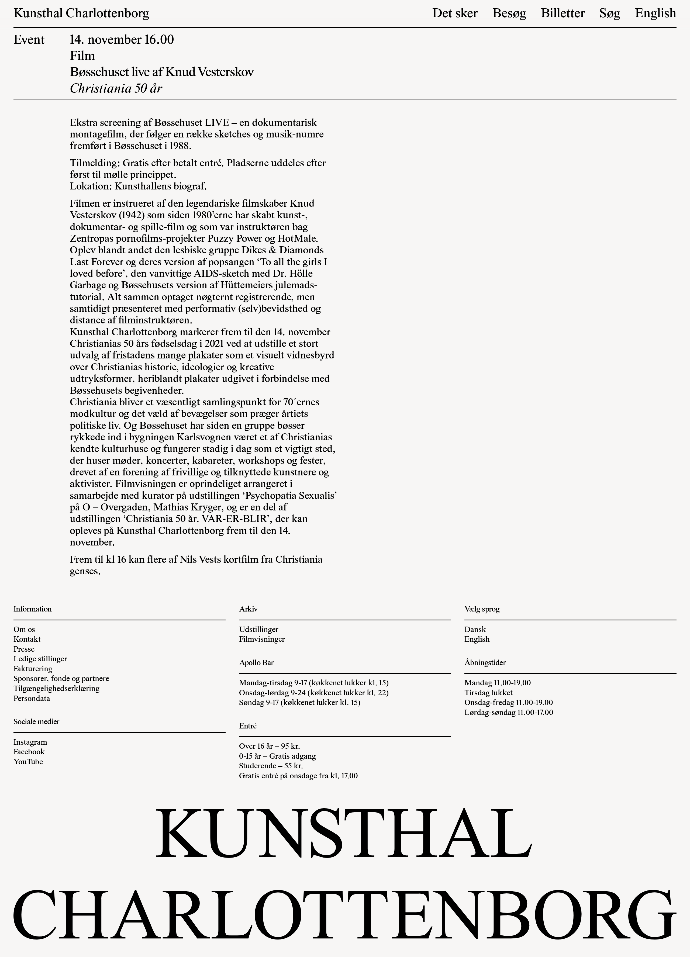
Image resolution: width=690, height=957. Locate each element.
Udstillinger (258, 630)
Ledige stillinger (40, 659)
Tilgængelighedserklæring (56, 689)
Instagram (30, 743)
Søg (609, 14)
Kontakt (27, 640)
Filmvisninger (262, 640)
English (656, 14)
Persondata (31, 699)
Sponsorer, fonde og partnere (61, 679)
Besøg (509, 14)
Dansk (475, 630)
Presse (23, 650)
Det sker (455, 14)
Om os (24, 630)
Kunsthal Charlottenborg (81, 14)
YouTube (28, 762)
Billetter (563, 14)
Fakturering (32, 669)
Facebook (29, 752)
